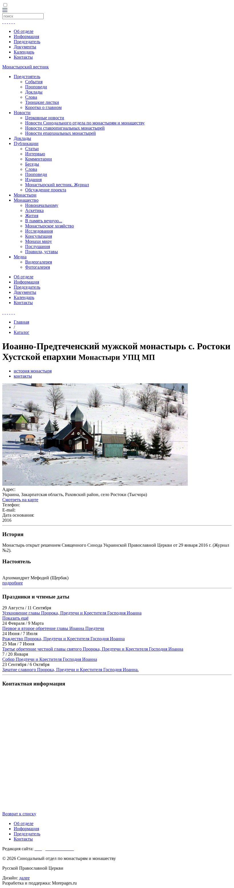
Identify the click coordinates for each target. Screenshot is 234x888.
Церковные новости (44, 117)
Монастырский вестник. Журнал (57, 184)
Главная (21, 322)
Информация (26, 36)
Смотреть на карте (20, 499)
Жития (31, 215)
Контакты (23, 57)
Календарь (24, 51)
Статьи (32, 148)
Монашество (26, 200)
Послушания (37, 246)
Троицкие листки (42, 102)
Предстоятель (27, 76)
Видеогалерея (38, 261)
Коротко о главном (43, 107)
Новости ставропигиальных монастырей (65, 128)
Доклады (34, 92)
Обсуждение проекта (45, 189)
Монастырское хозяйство (49, 225)
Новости (22, 112)
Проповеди (36, 86)
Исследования (39, 231)
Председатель (27, 41)
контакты (23, 376)
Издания (33, 179)
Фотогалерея (37, 267)
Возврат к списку (19, 813)
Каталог (21, 332)
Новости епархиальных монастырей (60, 133)
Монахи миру (38, 241)
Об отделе (23, 31)
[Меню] (4, 10)
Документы (25, 46)
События (34, 81)
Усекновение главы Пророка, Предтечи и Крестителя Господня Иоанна (72, 612)
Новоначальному (41, 205)
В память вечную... (43, 220)
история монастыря (33, 370)
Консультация (38, 236)
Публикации (26, 143)
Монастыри (25, 195)
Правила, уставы (41, 251)
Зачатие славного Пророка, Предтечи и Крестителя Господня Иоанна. (70, 669)
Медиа (20, 256)
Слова (31, 97)
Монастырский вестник (25, 66)
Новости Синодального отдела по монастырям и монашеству (85, 122)
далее (24, 877)
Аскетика (34, 210)
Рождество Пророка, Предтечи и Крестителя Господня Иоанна (63, 638)
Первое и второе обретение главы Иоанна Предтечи (53, 628)
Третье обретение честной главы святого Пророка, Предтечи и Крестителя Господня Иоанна (92, 649)
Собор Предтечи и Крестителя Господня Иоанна (49, 659)
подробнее (12, 582)
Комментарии (38, 158)
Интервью (35, 153)
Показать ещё (15, 618)
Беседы (32, 164)
